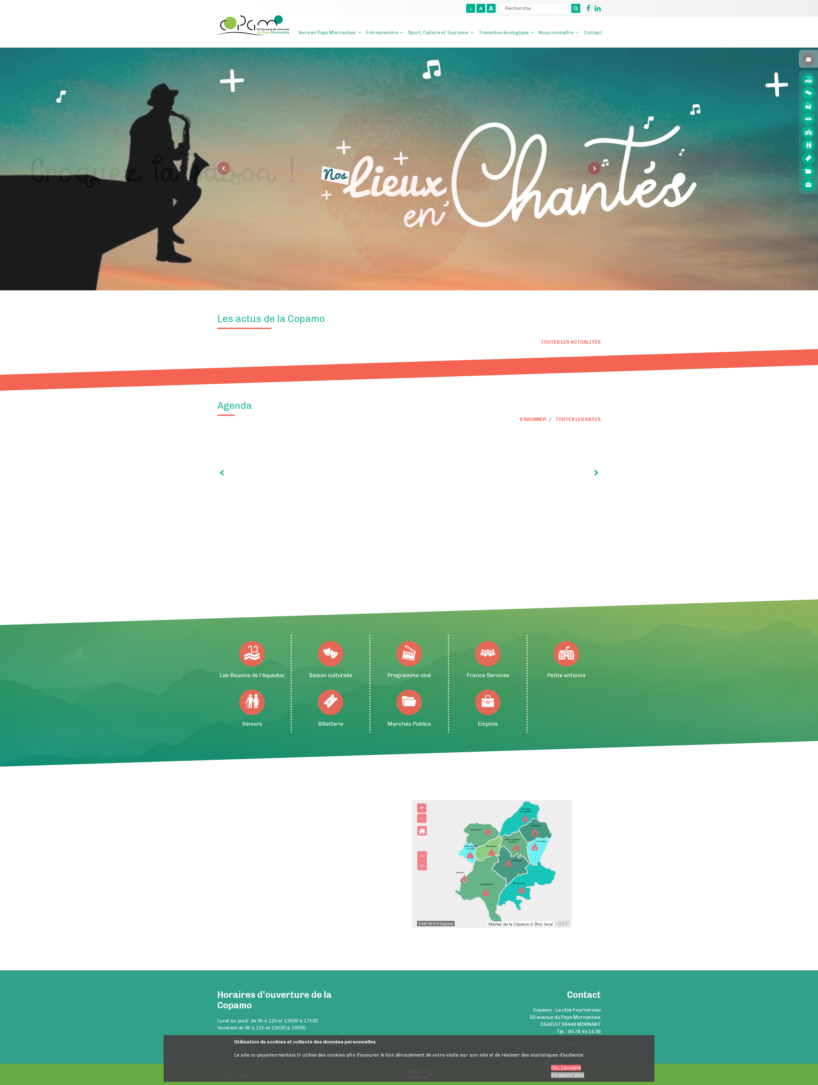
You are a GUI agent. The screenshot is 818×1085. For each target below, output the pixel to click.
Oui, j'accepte (566, 1068)
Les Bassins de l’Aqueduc (808, 79)
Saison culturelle (808, 93)
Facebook (586, 8)
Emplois (808, 184)
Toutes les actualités (571, 342)
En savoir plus (567, 1075)
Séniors (808, 145)
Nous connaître (556, 32)
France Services (808, 119)
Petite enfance (808, 132)
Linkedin (596, 8)
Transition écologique (504, 32)
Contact (593, 32)
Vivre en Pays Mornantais (327, 32)
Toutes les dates (578, 419)
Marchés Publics (808, 171)
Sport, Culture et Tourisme (438, 32)
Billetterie (808, 158)
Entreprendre (382, 32)
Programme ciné (808, 106)
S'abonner (533, 419)
